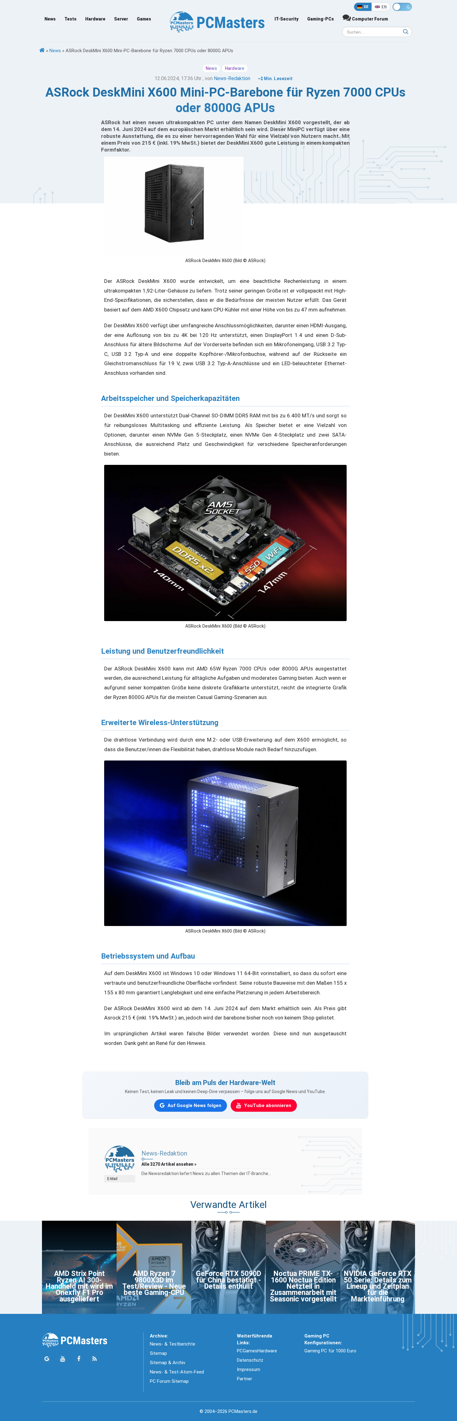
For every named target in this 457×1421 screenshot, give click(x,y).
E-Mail (112, 1179)
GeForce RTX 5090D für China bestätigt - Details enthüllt (228, 1280)
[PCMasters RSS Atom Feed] (94, 1359)
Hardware (95, 18)
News (50, 18)
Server (121, 18)
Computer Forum (369, 18)
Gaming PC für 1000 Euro (330, 1351)
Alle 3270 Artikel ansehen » (168, 1164)
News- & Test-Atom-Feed (177, 1372)
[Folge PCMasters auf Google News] (47, 1359)
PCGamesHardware (257, 1351)
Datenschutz (250, 1360)
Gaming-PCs (320, 18)
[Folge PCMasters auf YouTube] (62, 1359)
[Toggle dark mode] (402, 7)
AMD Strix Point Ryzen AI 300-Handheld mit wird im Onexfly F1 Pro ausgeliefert (79, 1286)
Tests (70, 18)
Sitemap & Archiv (167, 1362)
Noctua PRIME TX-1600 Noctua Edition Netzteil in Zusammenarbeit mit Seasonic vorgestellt (303, 1286)
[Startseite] (42, 50)
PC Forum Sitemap (169, 1381)
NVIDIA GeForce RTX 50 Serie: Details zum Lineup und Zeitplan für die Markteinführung (378, 1286)
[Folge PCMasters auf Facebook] (78, 1359)
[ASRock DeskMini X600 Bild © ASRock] (225, 543)
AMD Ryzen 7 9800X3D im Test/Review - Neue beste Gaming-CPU (154, 1283)
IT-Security (286, 18)
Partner (244, 1379)
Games (144, 18)
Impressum (248, 1369)
